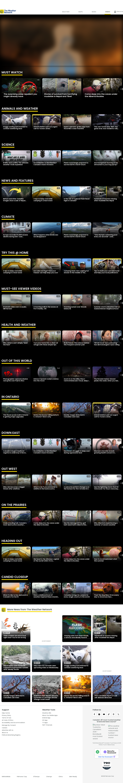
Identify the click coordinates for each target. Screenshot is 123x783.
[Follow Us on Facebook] (94, 714)
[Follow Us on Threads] (113, 714)
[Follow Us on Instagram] (99, 714)
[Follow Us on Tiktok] (108, 714)
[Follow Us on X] (118, 714)
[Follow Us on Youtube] (104, 714)
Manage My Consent (9, 725)
